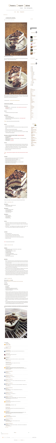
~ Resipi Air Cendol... (35, 49)
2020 (31, 66)
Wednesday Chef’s (9, 281)
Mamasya (7, 388)
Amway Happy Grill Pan (32, 89)
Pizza (31, 114)
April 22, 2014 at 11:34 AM (8, 369)
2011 (31, 85)
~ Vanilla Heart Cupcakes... (34, 43)
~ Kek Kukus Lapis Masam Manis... (35, 36)
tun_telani (7, 350)
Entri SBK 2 (31, 100)
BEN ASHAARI (32, 127)
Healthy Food (31, 102)
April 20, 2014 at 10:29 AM (8, 360)
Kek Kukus (31, 105)
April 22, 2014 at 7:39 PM (8, 377)
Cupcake (31, 97)
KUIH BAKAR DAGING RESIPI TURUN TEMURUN (33, 140)
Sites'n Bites (9, 278)
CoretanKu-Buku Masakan (32, 95)
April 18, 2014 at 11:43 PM (8, 348)
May (32, 77)
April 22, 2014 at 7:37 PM (8, 373)
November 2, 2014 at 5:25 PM (8, 421)
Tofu (30, 119)
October (32, 73)
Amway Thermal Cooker (32, 90)
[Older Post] (28, 432)
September (33, 74)
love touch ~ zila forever (33, 142)
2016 (31, 69)
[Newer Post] (1, 432)
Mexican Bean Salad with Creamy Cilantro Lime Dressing (34, 138)
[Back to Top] (55, 442)
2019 (31, 67)
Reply (8, 343)
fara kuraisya (7, 419)
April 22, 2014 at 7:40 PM (8, 381)
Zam (6, 343)
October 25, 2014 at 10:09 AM (8, 413)
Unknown (7, 415)
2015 (31, 70)
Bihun (31, 92)
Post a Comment (6, 427)
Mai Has (6, 407)
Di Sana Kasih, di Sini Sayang (33, 130)
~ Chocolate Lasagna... (34, 52)
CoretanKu (31, 94)
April (32, 78)
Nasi (30, 111)
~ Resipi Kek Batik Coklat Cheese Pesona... (35, 46)
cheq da (6, 353)
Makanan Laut (31, 108)
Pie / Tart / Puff (31, 113)
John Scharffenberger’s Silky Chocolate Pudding (17, 281)
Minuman (31, 110)
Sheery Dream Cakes (8, 371)
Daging (31, 98)
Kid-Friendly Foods (32, 106)
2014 (31, 71)
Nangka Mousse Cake (33, 145)
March (32, 81)
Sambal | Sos (31, 116)
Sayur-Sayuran (31, 117)
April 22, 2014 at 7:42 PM (8, 390)
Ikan (30, 103)
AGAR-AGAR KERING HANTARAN (33, 135)
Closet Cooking (32, 137)
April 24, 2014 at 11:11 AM (8, 402)
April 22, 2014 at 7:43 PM (8, 394)
